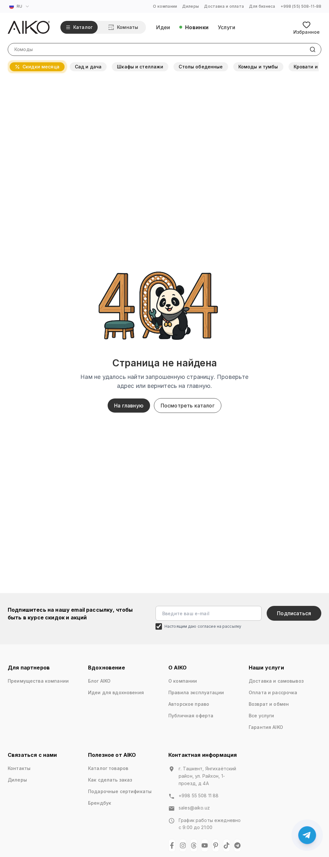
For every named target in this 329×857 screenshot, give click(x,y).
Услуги (226, 27)
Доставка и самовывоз (276, 681)
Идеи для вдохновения (116, 692)
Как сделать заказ (110, 780)
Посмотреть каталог (188, 405)
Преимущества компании (38, 681)
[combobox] (20, 6)
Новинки (197, 27)
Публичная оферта (190, 715)
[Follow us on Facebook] (171, 845)
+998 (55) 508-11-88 (300, 6)
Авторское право (188, 704)
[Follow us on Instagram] (182, 845)
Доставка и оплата (224, 6)
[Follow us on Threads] (193, 845)
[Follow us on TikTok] (226, 845)
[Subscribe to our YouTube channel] (204, 845)
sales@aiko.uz (194, 807)
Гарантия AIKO (266, 727)
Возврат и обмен (269, 704)
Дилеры (190, 6)
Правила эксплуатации (196, 692)
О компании (165, 6)
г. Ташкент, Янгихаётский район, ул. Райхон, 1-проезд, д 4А (207, 776)
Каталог (83, 27)
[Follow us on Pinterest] (215, 845)
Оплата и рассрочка (273, 692)
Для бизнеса (262, 6)
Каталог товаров (108, 768)
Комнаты (127, 27)
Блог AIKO (99, 681)
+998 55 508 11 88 (198, 795)
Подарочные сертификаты (120, 791)
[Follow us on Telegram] (237, 845)
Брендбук (99, 803)
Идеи (163, 27)
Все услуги (261, 715)
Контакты (19, 768)
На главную (129, 405)
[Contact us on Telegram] (307, 835)
